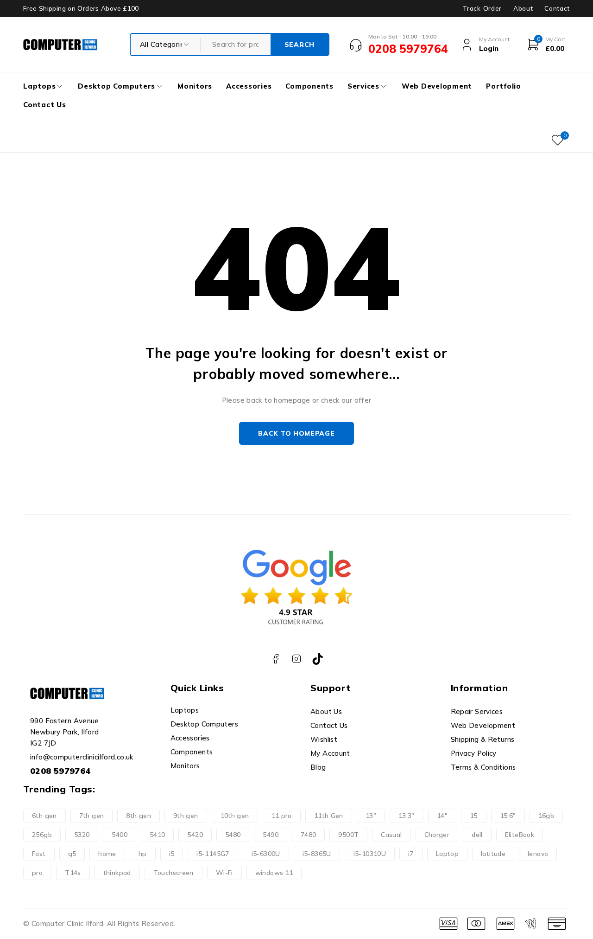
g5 (72, 853)
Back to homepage (296, 433)
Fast (39, 853)
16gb (546, 815)
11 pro (281, 815)
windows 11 (274, 872)
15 (474, 815)
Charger (437, 834)
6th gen (44, 815)
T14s (73, 872)
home (107, 853)
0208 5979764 (60, 770)
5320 (82, 834)
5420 (195, 834)
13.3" (406, 815)
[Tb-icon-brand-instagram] (297, 659)
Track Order (481, 8)
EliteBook (519, 834)
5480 (233, 834)
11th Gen (328, 815)
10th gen (235, 815)
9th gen (185, 815)
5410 (157, 834)
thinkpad (117, 872)
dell (477, 834)
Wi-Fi (224, 872)
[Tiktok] (317, 659)
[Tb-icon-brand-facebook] (275, 659)
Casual (391, 834)
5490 (270, 834)
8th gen (138, 815)
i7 (411, 853)
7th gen (91, 815)
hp (143, 853)
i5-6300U (266, 853)
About (523, 8)
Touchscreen (173, 872)
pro (37, 872)
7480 (308, 834)
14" (442, 815)
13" (371, 815)
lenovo (538, 853)
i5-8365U (317, 853)
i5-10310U (369, 853)
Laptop (447, 853)
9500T (348, 834)
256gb (42, 834)
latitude (493, 853)
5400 (119, 834)
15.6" (508, 815)
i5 (172, 853)
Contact (557, 8)
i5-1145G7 (212, 853)
